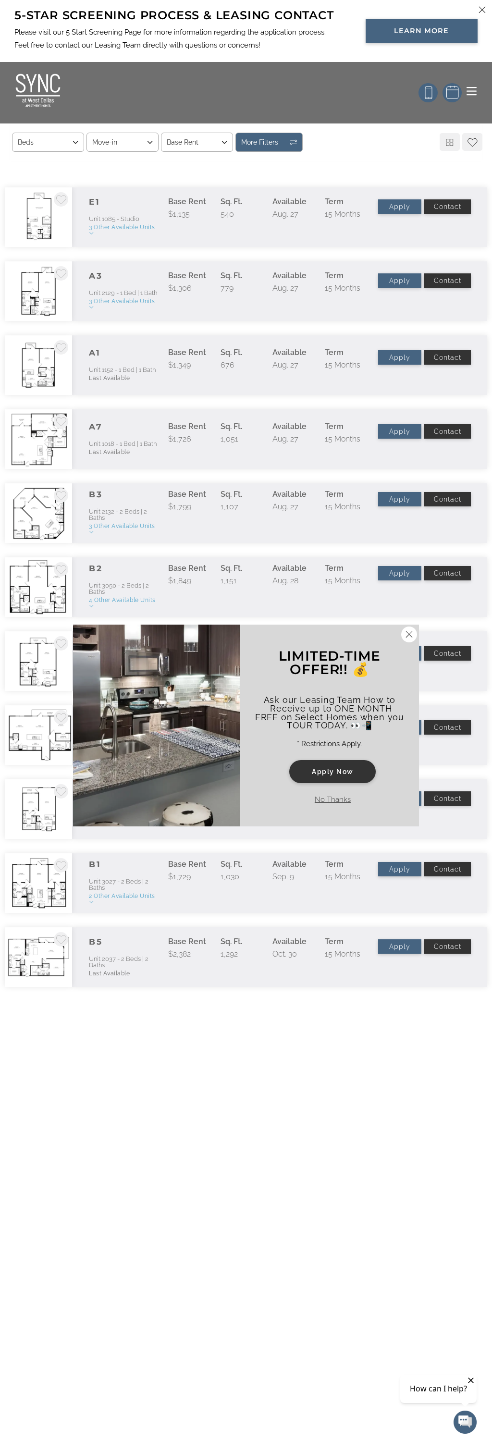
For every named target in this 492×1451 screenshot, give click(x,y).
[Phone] (428, 92)
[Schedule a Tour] (452, 92)
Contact (447, 206)
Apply (399, 206)
